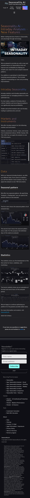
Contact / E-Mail (11, 424)
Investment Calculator (12, 411)
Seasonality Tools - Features (14, 393)
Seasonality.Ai (5, 312)
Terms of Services (11, 430)
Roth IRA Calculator (12, 413)
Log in (25, 7)
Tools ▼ (5, 7)
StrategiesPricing (18, 7)
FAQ (7, 420)
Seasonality (9, 380)
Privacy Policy (10, 428)
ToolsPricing (12, 7)
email (22, 329)
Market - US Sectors (12, 405)
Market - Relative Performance (15, 402)
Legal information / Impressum (15, 426)
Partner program (11, 432)
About (5, 417)
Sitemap (8, 422)
